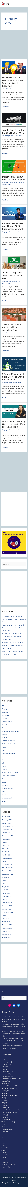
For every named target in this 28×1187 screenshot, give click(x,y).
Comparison (13, 182)
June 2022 (5, 883)
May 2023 (5, 848)
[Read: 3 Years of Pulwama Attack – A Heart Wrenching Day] (14, 314)
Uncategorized (7, 798)
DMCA (3, 1157)
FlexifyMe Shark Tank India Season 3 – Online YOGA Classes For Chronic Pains (13, 636)
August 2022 (6, 877)
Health (19, 182)
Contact (3, 1152)
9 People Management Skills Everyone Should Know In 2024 (13, 377)
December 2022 (7, 864)
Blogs (3, 1145)
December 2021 (7, 902)
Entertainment (6, 728)
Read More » (6, 106)
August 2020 (6, 937)
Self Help (5, 769)
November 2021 (7, 906)
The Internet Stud (7, 788)
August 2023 (6, 839)
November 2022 (7, 868)
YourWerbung (14, 1183)
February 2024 (7, 820)
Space (4, 779)
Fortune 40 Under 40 (9, 744)
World (4, 89)
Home (3, 1143)
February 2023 (7, 858)
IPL (3, 756)
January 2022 (6, 899)
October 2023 (6, 832)
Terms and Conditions (8, 1164)
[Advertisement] (14, 44)
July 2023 (5, 842)
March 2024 (6, 817)
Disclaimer (4, 1162)
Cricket (4, 718)
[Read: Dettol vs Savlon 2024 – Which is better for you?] (14, 166)
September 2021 (7, 912)
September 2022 (7, 874)
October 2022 (6, 871)
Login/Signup (5, 1155)
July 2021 (5, 915)
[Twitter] (18, 1005)
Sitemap (4, 1160)
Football (4, 737)
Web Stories (5, 1148)
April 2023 (5, 852)
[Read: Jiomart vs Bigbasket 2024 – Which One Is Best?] (14, 262)
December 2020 (7, 925)
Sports (4, 782)
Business (5, 182)
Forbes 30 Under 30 (8, 740)
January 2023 (6, 861)
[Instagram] (9, 1005)
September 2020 (7, 934)
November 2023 (7, 829)
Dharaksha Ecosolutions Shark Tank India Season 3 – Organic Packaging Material (14, 619)
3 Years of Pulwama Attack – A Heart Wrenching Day (11, 327)
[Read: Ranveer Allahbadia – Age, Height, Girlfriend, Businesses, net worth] (14, 213)
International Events (8, 753)
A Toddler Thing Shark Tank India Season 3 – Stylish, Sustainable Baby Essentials (12, 645)
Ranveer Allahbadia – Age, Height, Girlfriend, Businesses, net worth (13, 226)
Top (3, 791)
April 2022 (5, 890)
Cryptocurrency (7, 721)
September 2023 (7, 836)
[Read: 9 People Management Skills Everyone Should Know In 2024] (14, 364)
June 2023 (5, 845)
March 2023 (6, 855)
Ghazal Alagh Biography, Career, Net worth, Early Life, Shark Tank (14, 424)
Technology (6, 135)
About (3, 1150)
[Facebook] (14, 1005)
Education (5, 725)
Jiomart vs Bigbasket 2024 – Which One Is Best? (12, 275)
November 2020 (7, 928)
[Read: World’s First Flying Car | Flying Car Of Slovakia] (14, 120)
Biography (5, 232)
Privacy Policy (6, 1167)
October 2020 (6, 931)
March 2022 (6, 893)
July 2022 (5, 880)
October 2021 (6, 909)
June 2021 (5, 918)
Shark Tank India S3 (8, 776)
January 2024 (6, 823)
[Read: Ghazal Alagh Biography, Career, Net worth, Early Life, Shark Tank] (14, 411)
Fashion (4, 734)
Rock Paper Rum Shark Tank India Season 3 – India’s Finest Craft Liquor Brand (13, 627)
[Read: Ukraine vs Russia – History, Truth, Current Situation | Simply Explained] (14, 67)
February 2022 (7, 896)
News (4, 766)
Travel (4, 795)
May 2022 (5, 887)
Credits (14, 1180)
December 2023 (7, 826)
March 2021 (6, 922)
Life (3, 763)
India (3, 333)
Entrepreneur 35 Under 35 (10, 731)
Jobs (3, 760)
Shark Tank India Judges (10, 772)
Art (3, 705)
